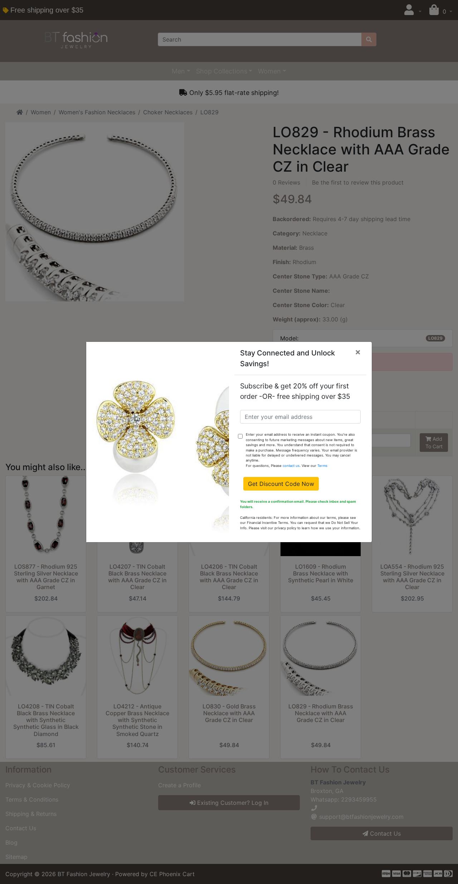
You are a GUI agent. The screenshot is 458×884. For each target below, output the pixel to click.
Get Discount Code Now (281, 483)
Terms (322, 466)
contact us (291, 466)
